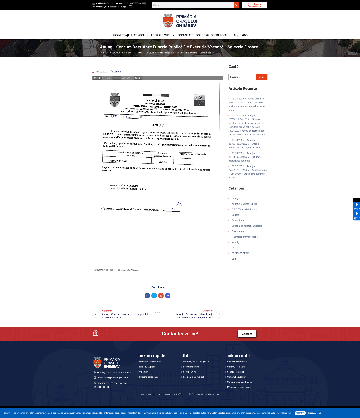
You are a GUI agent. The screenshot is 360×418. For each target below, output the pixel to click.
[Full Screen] (140, 78)
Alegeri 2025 (241, 35)
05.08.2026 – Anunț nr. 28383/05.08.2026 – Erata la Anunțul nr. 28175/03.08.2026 (245, 144)
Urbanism (143, 372)
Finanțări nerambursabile (245, 236)
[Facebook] (147, 295)
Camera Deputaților (236, 377)
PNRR (234, 247)
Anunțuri (116, 52)
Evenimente (238, 231)
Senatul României (235, 372)
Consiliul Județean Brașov (239, 382)
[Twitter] (154, 295)
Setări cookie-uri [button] (314, 413)
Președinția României (237, 361)
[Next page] (99, 78)
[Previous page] (95, 78)
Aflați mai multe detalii (281, 413)
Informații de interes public (196, 361)
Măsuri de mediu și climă (239, 387)
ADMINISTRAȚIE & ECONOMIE (128, 35)
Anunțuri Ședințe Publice (244, 203)
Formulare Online (191, 367)
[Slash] (157, 312)
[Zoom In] (119, 78)
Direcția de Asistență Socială (247, 225)
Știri (234, 258)
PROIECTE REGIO (241, 253)
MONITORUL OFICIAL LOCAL (212, 35)
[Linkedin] (167, 295)
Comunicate (238, 220)
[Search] (236, 5)
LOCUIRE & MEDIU (161, 35)
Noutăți (235, 242)
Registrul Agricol (147, 367)
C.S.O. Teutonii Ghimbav (244, 209)
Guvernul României (236, 367)
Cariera (127, 52)
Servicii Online (189, 372)
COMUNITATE (185, 35)
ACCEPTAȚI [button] (300, 413)
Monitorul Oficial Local (150, 361)
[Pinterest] (161, 295)
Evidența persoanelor (149, 377)
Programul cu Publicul (193, 377)
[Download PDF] (136, 78)
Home (103, 52)
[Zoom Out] (114, 78)
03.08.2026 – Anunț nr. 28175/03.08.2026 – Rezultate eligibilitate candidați (245, 157)
